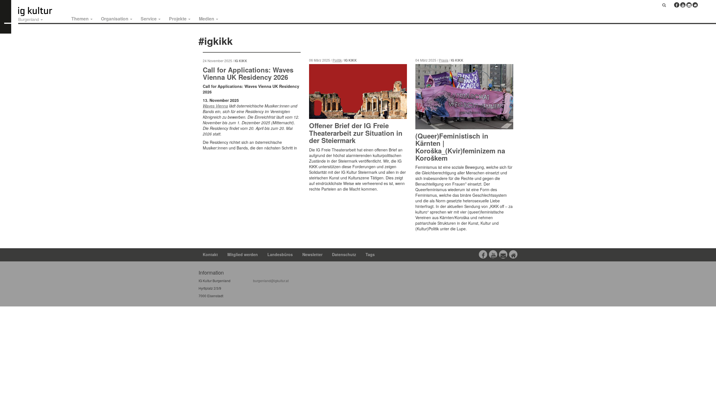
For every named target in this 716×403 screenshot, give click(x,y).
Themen (80, 18)
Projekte (178, 18)
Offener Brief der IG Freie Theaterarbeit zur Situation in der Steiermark (355, 133)
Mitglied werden (242, 254)
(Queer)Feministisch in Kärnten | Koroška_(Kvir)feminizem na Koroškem (460, 147)
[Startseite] (41, 11)
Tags (370, 254)
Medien (207, 18)
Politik (337, 60)
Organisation (115, 18)
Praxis (443, 60)
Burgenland (29, 19)
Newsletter (312, 254)
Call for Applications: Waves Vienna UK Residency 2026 (248, 73)
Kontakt (210, 254)
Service (149, 18)
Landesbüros (280, 254)
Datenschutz (344, 254)
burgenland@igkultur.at (271, 280)
